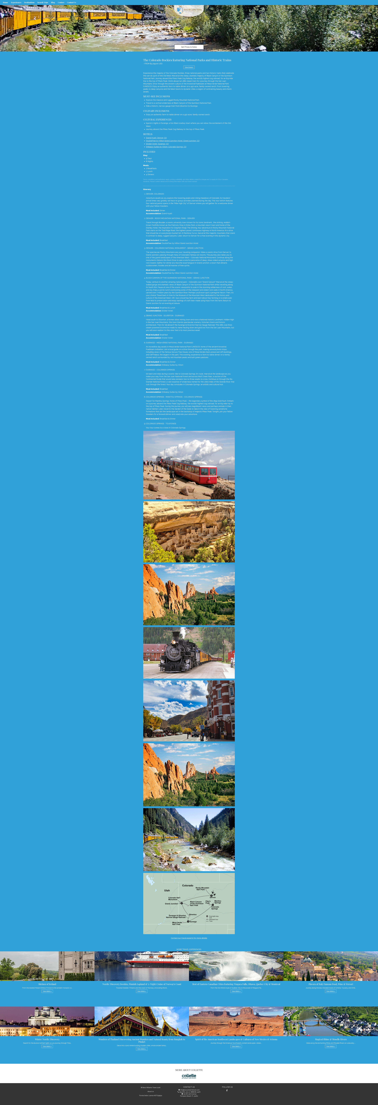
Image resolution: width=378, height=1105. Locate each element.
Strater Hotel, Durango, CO (157, 144)
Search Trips (42, 2)
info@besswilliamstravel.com (190, 1090)
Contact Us (71, 2)
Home (5, 2)
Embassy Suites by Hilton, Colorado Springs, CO (166, 147)
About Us (151, 1091)
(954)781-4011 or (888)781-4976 (189, 1092)
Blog (53, 2)
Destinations (29, 2)
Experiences (16, 2)
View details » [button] (47, 991)
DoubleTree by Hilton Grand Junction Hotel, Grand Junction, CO (172, 141)
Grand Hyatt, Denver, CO (156, 138)
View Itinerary (189, 67)
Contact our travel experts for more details (189, 938)
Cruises (61, 2)
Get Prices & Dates (189, 47)
